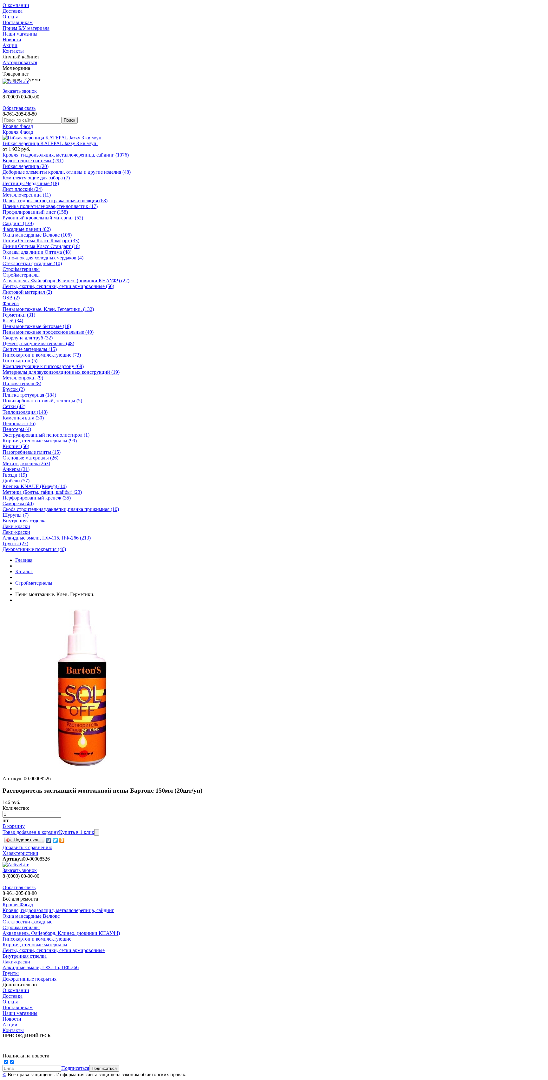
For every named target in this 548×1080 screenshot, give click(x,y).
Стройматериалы (21, 269)
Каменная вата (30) (23, 417)
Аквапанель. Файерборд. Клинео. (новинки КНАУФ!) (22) (66, 280)
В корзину (14, 826)
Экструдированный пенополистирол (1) (46, 435)
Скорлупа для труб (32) (28, 337)
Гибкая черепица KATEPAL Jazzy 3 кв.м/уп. (50, 143)
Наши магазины (20, 34)
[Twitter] (55, 840)
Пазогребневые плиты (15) (32, 452)
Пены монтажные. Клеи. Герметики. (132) (48, 309)
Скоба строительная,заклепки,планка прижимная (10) (61, 509)
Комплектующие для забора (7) (36, 177)
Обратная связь (19, 108)
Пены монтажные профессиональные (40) (48, 332)
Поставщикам (18, 22)
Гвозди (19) (15, 475)
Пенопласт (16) (19, 423)
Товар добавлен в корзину (31, 832)
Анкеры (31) (16, 469)
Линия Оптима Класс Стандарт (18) (41, 246)
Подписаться (75, 1068)
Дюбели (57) (16, 480)
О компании (16, 5)
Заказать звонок (20, 91)
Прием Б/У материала (26, 28)
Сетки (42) (14, 406)
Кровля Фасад (18, 126)
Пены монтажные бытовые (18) (37, 326)
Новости (12, 39)
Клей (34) (13, 320)
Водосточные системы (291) (33, 160)
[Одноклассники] (62, 840)
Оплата (10, 16)
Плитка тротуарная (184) (29, 395)
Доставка (13, 11)
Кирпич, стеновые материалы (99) (40, 440)
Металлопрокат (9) (23, 377)
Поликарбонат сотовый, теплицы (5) (42, 400)
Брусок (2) (14, 389)
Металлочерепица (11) (27, 195)
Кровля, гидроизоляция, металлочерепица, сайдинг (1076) (66, 155)
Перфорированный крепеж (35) (37, 497)
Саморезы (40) (18, 503)
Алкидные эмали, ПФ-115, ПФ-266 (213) (47, 537)
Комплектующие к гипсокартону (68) (43, 366)
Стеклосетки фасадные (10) (32, 263)
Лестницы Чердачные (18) (31, 183)
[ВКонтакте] (48, 840)
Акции (10, 45)
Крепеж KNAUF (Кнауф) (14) (35, 486)
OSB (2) (11, 297)
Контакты (13, 51)
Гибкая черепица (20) (26, 166)
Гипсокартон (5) (20, 360)
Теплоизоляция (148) (25, 412)
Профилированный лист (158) (35, 212)
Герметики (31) (19, 315)
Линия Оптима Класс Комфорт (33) (41, 240)
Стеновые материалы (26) (30, 457)
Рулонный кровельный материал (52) (43, 217)
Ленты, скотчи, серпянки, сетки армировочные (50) (58, 286)
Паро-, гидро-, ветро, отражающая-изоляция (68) (55, 200)
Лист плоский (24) (22, 189)
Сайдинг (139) (18, 223)
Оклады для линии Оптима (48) (37, 252)
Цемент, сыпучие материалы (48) (38, 343)
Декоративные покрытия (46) (34, 549)
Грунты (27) (15, 543)
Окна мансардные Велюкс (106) (37, 235)
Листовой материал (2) (27, 292)
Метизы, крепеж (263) (26, 463)
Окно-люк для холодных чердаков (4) (43, 257)
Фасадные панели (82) (27, 229)
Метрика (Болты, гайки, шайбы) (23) (42, 492)
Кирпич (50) (16, 446)
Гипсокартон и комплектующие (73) (42, 355)
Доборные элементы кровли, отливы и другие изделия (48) (67, 172)
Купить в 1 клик (76, 832)
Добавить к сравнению (27, 847)
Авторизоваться (20, 62)
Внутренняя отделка (25, 520)
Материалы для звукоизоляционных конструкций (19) (61, 372)
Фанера (11, 303)
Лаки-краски (16, 526)
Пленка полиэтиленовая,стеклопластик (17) (50, 206)
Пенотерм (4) (17, 429)
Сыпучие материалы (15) (30, 349)
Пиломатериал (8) (22, 383)
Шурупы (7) (16, 515)
